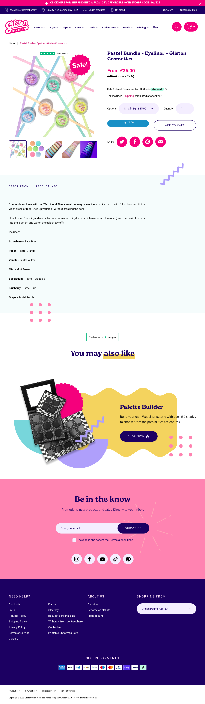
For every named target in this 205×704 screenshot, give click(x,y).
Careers (13, 638)
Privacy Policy (17, 627)
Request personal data (61, 615)
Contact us (54, 627)
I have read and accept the (93, 539)
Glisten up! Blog (188, 10)
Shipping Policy (18, 621)
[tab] (18, 149)
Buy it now (128, 122)
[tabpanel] (53, 96)
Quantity (168, 108)
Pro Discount (95, 615)
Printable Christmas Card (63, 632)
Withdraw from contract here (65, 621)
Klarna (52, 604)
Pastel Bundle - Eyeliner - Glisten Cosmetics (43, 43)
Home (12, 43)
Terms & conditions (121, 539)
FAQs (12, 610)
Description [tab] (19, 186)
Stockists (14, 604)
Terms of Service (19, 632)
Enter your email (70, 528)
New (155, 27)
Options (112, 108)
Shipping (129, 95)
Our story (168, 10)
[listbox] (139, 108)
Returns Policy (17, 615)
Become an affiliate (99, 610)
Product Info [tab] (46, 186)
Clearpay (53, 610)
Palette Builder (141, 406)
